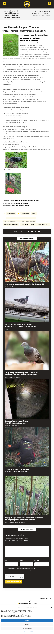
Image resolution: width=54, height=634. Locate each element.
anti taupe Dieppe (11, 218)
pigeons (8, 329)
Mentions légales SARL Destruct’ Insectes (31, 631)
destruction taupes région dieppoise (26, 218)
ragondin (19, 286)
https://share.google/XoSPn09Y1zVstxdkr (26, 200)
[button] (52, 607)
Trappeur (13, 329)
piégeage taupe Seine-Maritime (11, 224)
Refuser (27, 624)
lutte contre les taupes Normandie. (27, 221)
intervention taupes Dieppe (10, 221)
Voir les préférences (27, 628)
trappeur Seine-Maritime (43, 224)
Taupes (33, 213)
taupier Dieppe (24, 224)
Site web (36, 560)
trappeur (33, 224)
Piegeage (14, 286)
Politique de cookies (18, 631)
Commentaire (9, 544)
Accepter (27, 620)
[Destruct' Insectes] (27, 4)
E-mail (22, 560)
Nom (6, 560)
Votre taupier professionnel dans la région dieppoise (30, 39)
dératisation (9, 286)
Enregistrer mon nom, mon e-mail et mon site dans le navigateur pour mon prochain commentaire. (21, 570)
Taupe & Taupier (25, 213)
